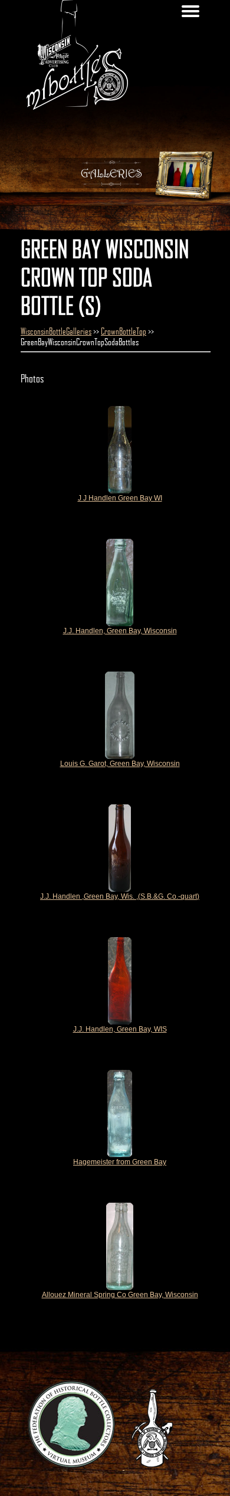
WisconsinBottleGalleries (56, 331)
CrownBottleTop (123, 331)
